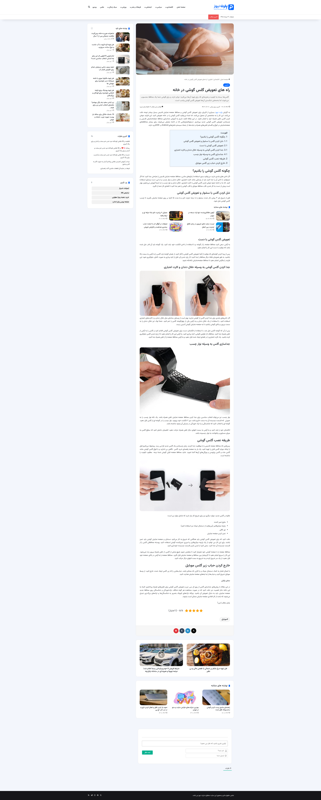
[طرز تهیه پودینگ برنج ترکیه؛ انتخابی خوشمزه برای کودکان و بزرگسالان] (123, 94)
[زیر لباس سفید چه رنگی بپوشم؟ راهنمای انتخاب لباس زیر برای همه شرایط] (123, 106)
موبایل (224, 619)
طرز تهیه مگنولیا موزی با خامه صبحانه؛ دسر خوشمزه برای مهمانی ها (103, 81)
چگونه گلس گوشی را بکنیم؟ (212, 137)
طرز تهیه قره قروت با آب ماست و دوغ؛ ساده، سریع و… (103, 46)
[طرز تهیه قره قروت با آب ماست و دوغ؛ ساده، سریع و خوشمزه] (123, 48)
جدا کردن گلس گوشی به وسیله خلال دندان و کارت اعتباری (198, 150)
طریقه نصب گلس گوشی (214, 159)
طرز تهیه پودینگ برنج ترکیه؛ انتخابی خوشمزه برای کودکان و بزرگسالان (103, 93)
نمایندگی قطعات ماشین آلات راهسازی (112, 168)
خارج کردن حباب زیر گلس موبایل (210, 163)
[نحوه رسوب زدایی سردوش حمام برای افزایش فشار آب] (123, 70)
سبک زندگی (113, 7)
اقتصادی (170, 7)
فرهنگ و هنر (136, 7)
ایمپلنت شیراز (124, 188)
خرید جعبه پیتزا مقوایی (120, 197)
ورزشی (124, 7)
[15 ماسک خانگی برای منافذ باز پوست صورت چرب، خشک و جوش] (123, 118)
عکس (102, 7)
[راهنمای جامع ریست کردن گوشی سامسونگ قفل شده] (216, 697)
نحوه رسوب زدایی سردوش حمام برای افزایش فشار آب (102, 68)
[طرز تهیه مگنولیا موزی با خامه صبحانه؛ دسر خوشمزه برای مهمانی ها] (123, 82)
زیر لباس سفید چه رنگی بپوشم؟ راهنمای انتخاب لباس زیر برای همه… (103, 105)
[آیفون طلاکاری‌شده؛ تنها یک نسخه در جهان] (223, 215)
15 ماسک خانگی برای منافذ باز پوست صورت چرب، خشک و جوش (103, 117)
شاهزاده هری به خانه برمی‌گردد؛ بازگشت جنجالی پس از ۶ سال (102, 35)
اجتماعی (149, 7)
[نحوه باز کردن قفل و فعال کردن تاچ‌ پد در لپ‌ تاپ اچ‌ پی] (153, 697)
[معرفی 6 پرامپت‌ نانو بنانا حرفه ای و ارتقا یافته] (176, 215)
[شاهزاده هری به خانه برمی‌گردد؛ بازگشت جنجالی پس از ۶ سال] (123, 37)
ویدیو (95, 7)
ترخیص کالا (125, 193)
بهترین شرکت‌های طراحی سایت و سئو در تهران (185, 708)
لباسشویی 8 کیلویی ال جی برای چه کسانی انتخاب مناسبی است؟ (102, 57)
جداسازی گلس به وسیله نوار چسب (208, 154)
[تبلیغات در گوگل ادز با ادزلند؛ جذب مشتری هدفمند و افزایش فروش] (176, 227)
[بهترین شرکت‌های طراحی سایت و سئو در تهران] (185, 697)
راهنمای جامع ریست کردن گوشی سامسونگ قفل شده (218, 708)
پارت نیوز (219, 112)
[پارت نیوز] (224, 7)
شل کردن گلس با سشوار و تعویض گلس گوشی (203, 141)
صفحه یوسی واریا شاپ (120, 202)
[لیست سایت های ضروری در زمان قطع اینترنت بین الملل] (223, 227)
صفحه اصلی (181, 7)
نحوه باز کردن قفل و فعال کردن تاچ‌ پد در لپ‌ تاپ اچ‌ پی (153, 708)
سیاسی (159, 7)
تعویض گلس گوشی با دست (211, 145)
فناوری (210, 79)
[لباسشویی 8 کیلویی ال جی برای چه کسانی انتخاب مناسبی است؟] (123, 59)
